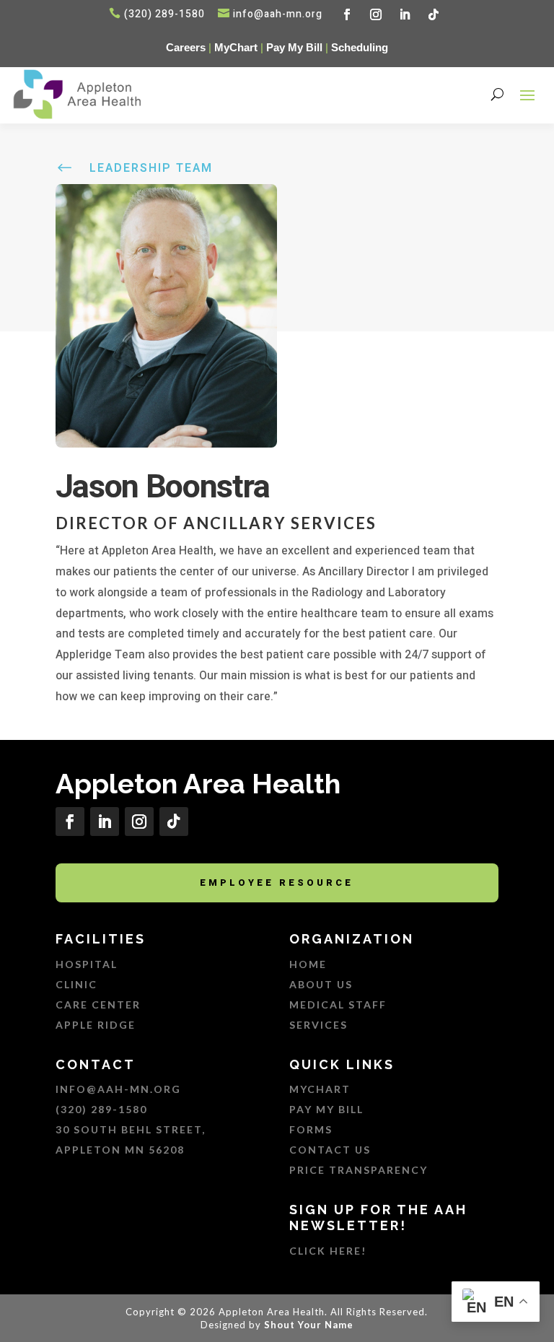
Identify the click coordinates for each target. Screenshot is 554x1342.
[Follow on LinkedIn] (404, 14)
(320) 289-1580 (101, 1109)
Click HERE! (327, 1251)
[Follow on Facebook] (347, 14)
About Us (321, 984)
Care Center (98, 1004)
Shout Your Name (308, 1324)
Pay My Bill (294, 47)
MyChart (236, 47)
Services (318, 1025)
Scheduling (359, 47)
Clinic (76, 984)
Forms (311, 1129)
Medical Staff (338, 1004)
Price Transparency (358, 1170)
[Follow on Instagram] (375, 14)
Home (308, 964)
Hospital (87, 964)
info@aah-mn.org (277, 14)
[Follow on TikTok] (433, 14)
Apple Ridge (96, 1025)
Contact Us (331, 1149)
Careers (186, 47)
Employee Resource (276, 882)
